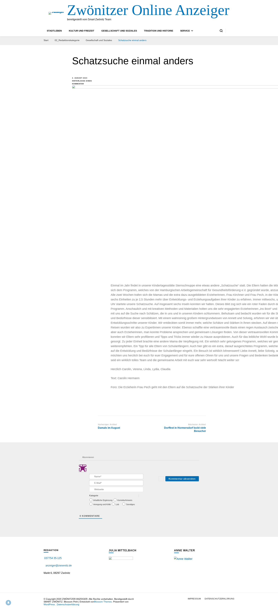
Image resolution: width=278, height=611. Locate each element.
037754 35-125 (53, 558)
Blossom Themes (103, 601)
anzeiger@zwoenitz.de (59, 565)
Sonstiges (130, 504)
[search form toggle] (221, 30)
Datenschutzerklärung (68, 604)
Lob (117, 504)
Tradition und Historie (158, 30)
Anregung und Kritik (102, 504)
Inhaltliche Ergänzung (102, 500)
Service (185, 30)
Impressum (194, 599)
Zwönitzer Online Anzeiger (148, 10)
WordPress (49, 604)
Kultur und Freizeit (81, 30)
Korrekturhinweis (124, 500)
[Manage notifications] (8, 602)
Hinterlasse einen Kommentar (82, 82)
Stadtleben (54, 30)
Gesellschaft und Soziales (119, 30)
